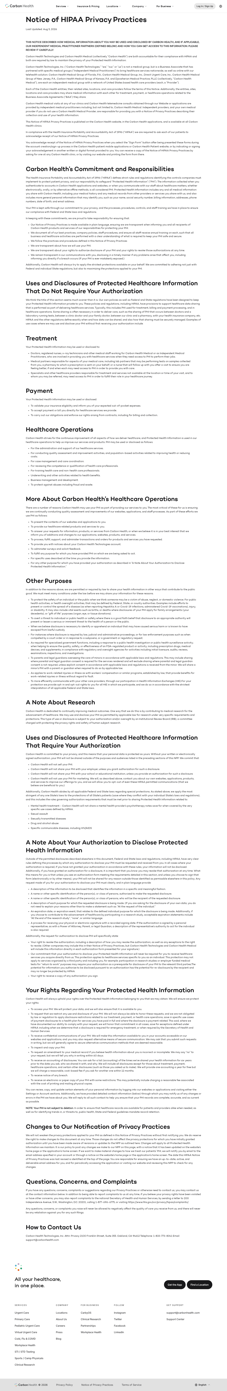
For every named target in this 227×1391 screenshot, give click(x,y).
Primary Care (22, 1319)
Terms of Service (131, 1384)
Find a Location (200, 1284)
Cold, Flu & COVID (25, 1338)
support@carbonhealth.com (183, 1312)
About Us (61, 1319)
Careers (60, 1325)
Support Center (175, 1319)
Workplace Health (25, 1345)
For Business (163, 6)
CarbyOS (86, 1312)
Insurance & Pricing (88, 6)
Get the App (175, 1284)
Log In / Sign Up (205, 6)
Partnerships (88, 1325)
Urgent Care (22, 1312)
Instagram (120, 1312)
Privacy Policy (64, 1384)
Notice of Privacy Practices (97, 1384)
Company (138, 6)
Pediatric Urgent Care (27, 1325)
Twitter (118, 1319)
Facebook (120, 1325)
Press (59, 1332)
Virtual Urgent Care (26, 1332)
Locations (112, 6)
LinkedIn (119, 1332)
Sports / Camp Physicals (29, 1358)
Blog (58, 1338)
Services (61, 6)
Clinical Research (25, 1364)
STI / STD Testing (25, 1351)
